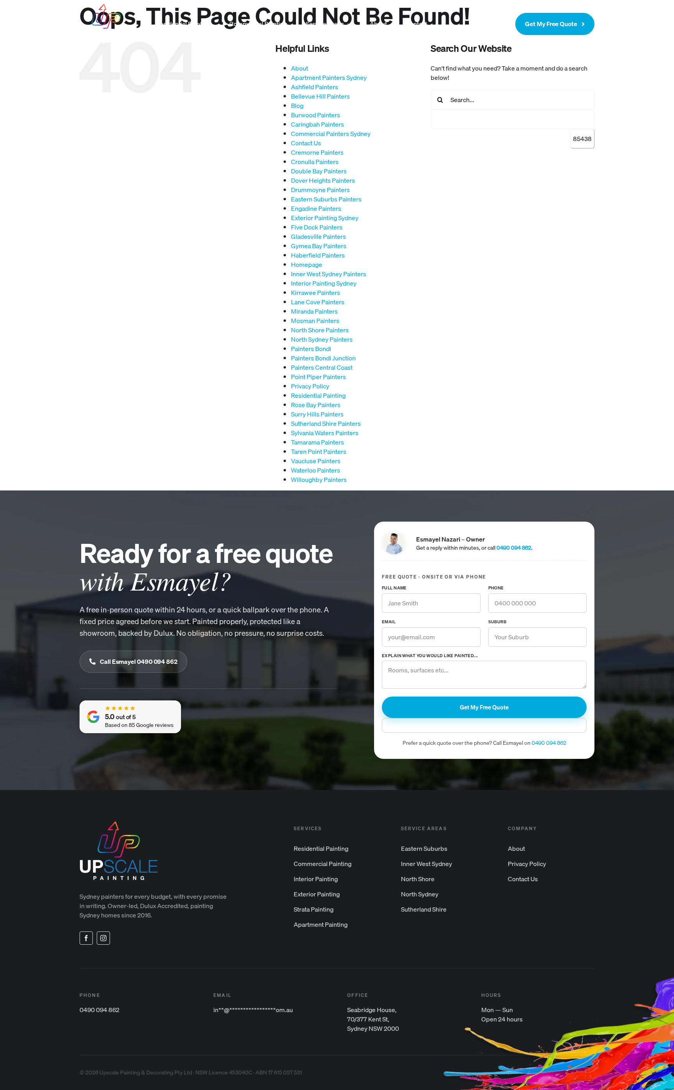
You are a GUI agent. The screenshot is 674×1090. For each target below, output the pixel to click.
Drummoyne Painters (320, 190)
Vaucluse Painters (316, 461)
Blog (297, 106)
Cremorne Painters (317, 152)
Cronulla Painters (315, 162)
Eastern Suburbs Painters (326, 199)
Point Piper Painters (318, 377)
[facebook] (86, 938)
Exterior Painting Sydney (324, 218)
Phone (496, 588)
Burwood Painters (315, 115)
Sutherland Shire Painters (326, 423)
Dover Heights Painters (323, 180)
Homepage (306, 264)
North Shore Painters (320, 330)
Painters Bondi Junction (323, 358)
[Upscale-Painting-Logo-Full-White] (106, 7)
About (299, 68)
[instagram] (103, 938)
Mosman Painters (315, 321)
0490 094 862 (514, 547)
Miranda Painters (314, 311)
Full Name (394, 588)
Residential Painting (318, 395)
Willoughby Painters (319, 479)
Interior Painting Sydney (324, 283)
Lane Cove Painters (317, 302)
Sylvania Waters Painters (324, 433)
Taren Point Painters (318, 451)
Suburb (497, 622)
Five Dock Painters (316, 227)
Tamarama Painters (317, 442)
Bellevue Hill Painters (320, 96)
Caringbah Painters (317, 124)
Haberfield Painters (318, 255)
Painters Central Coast (322, 367)
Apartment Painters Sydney (329, 77)
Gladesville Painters (318, 236)
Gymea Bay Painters (318, 246)
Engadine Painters (316, 208)
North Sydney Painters (322, 339)
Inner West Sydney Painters (328, 274)
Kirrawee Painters (315, 292)
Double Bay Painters (319, 171)
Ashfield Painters (314, 87)
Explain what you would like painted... (430, 656)
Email (389, 622)
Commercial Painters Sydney (331, 134)
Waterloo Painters (315, 470)
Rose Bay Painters (316, 405)
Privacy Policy (310, 386)
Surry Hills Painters (317, 414)
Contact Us (306, 143)
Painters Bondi (311, 349)
